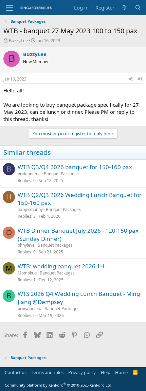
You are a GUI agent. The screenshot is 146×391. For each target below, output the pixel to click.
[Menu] (9, 8)
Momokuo (27, 273)
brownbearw (29, 309)
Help (105, 372)
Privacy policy (82, 372)
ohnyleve (26, 245)
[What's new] (124, 7)
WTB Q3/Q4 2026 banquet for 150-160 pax (75, 167)
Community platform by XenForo (58, 385)
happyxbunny (30, 209)
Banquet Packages (61, 174)
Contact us (15, 372)
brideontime (29, 174)
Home (121, 372)
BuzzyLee (18, 40)
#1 (140, 79)
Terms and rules (47, 372)
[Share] (130, 79)
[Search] (138, 7)
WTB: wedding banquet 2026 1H (61, 266)
